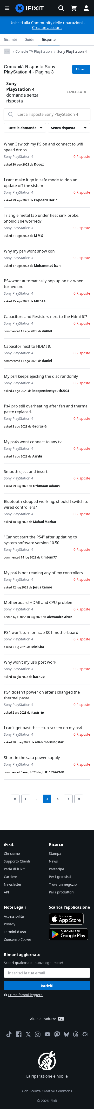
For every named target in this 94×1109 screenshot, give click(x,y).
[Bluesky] (66, 1034)
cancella (74, 92)
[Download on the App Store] (66, 919)
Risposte (49, 39)
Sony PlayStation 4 (72, 51)
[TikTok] (9, 1034)
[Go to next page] (68, 799)
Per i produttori (61, 892)
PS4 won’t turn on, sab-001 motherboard (41, 632)
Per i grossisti (60, 876)
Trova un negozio (63, 884)
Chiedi (81, 69)
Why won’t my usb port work (30, 662)
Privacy (9, 924)
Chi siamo (12, 853)
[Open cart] (74, 8)
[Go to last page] (78, 799)
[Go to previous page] (25, 799)
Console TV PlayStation (33, 51)
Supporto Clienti (17, 861)
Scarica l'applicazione (69, 907)
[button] (61, 8)
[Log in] (86, 8)
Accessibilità (14, 916)
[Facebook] (18, 1034)
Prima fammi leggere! (25, 995)
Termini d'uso (15, 931)
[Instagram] (38, 1034)
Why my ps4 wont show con (29, 251)
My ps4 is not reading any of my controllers (43, 572)
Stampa (55, 853)
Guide (29, 39)
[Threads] (76, 1034)
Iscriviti (47, 985)
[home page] (29, 8)
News (53, 861)
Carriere (10, 876)
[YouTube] (47, 1034)
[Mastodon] (57, 1034)
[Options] (7, 51)
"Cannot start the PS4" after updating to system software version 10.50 (40, 539)
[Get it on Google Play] (68, 934)
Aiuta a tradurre (43, 1018)
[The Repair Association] (85, 1034)
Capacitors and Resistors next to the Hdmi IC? (45, 316)
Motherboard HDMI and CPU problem (39, 602)
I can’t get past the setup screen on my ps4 (43, 727)
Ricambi (10, 39)
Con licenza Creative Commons (47, 1091)
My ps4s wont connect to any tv (32, 441)
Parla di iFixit (14, 869)
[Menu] (7, 8)
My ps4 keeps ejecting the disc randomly (41, 376)
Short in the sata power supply (32, 757)
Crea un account (47, 27)
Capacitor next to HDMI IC (27, 346)
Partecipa (56, 869)
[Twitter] (28, 1034)
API (6, 892)
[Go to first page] (15, 799)
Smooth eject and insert (25, 471)
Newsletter (12, 884)
